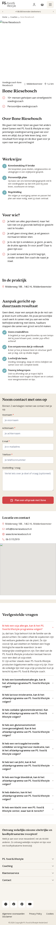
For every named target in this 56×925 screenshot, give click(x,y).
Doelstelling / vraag (11, 467)
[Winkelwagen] (42, 4)
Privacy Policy (35, 913)
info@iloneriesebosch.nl (19, 529)
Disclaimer (7, 916)
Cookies (50, 913)
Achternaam (8, 428)
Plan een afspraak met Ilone (30, 500)
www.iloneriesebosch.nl (18, 534)
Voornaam (8, 414)
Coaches (13, 17)
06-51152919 (13, 539)
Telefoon (7, 454)
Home (4, 17)
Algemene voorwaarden (13, 913)
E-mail (6, 441)
